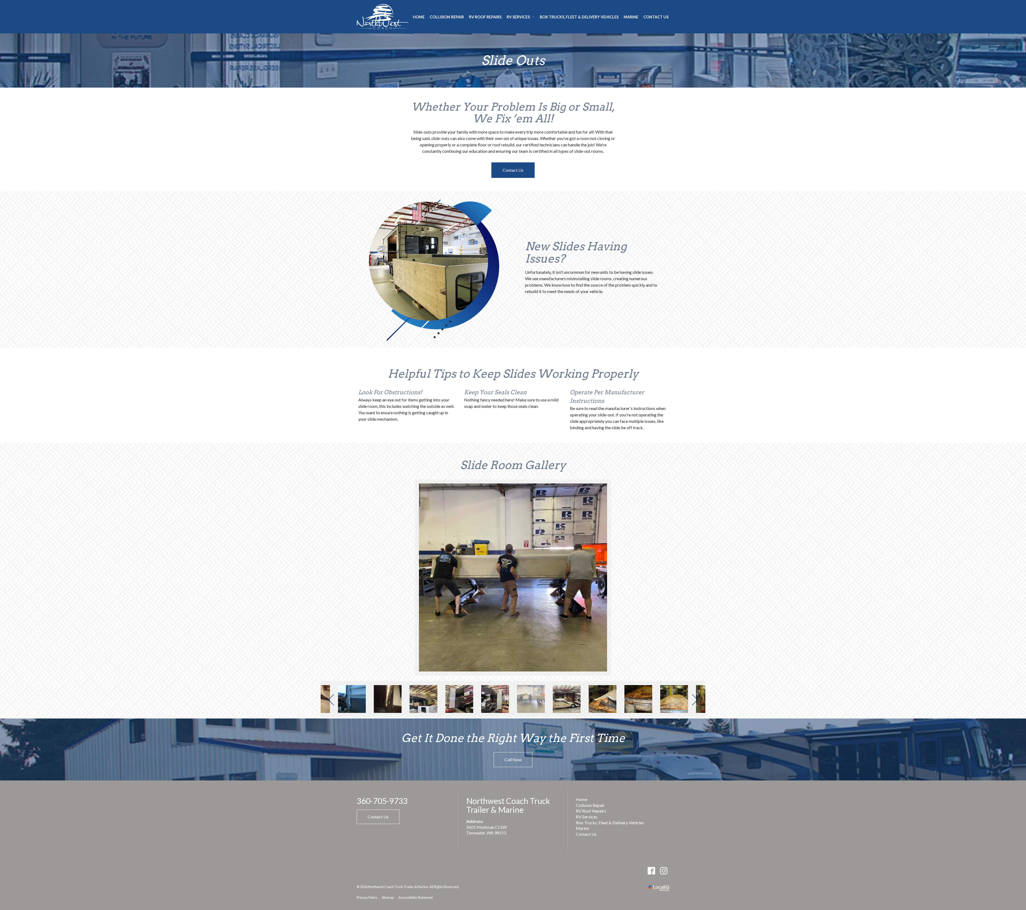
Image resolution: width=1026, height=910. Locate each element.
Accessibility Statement (415, 897)
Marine (631, 17)
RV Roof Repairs (485, 17)
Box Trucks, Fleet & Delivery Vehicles (579, 17)
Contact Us (656, 17)
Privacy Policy (367, 897)
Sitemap (388, 897)
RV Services (586, 816)
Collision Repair (447, 17)
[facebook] (651, 871)
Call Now (513, 759)
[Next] (694, 700)
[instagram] (663, 871)
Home (419, 17)
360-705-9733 (382, 800)
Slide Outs (513, 60)
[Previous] (332, 700)
